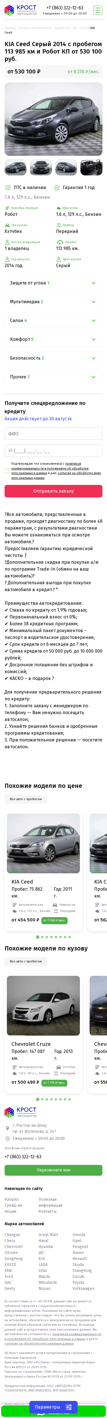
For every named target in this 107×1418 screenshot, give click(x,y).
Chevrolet (14, 1246)
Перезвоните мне (53, 1170)
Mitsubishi (48, 1282)
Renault (79, 1258)
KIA (75, 28)
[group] (53, 118)
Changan (12, 1234)
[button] (96, 869)
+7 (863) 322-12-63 (65, 8)
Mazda (44, 1276)
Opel (77, 1240)
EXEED (10, 1264)
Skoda (78, 1264)
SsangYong (82, 1270)
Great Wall (48, 1234)
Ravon (78, 1252)
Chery (10, 1240)
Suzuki (78, 1276)
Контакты (47, 1211)
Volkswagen (83, 1288)
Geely (10, 1288)
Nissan (45, 1288)
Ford (9, 1276)
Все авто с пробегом (26, 799)
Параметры (47, 1407)
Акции (10, 1211)
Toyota (78, 1282)
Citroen (11, 1252)
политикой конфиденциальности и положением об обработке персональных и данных (50, 468)
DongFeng (14, 1258)
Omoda (78, 1234)
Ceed (84, 28)
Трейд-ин (13, 1205)
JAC (41, 1252)
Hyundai (46, 1246)
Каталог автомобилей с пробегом (44, 28)
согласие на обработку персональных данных (39, 1343)
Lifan (43, 1270)
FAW (8, 1270)
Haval (44, 1240)
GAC (8, 1282)
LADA (43, 1264)
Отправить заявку (53, 491)
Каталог (12, 1199)
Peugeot (80, 1246)
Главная (10, 28)
